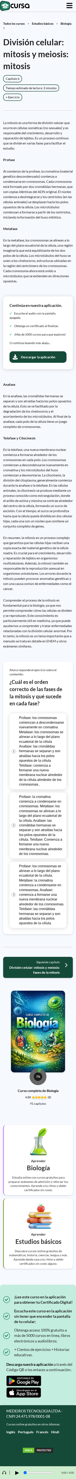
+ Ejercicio (13, 97)
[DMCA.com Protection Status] (38, 1451)
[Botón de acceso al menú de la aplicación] (69, 6)
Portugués (26, 1432)
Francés (42, 1432)
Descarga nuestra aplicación (29, 1364)
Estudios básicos (42, 23)
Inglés (10, 1432)
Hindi (55, 1432)
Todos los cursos (14, 23)
